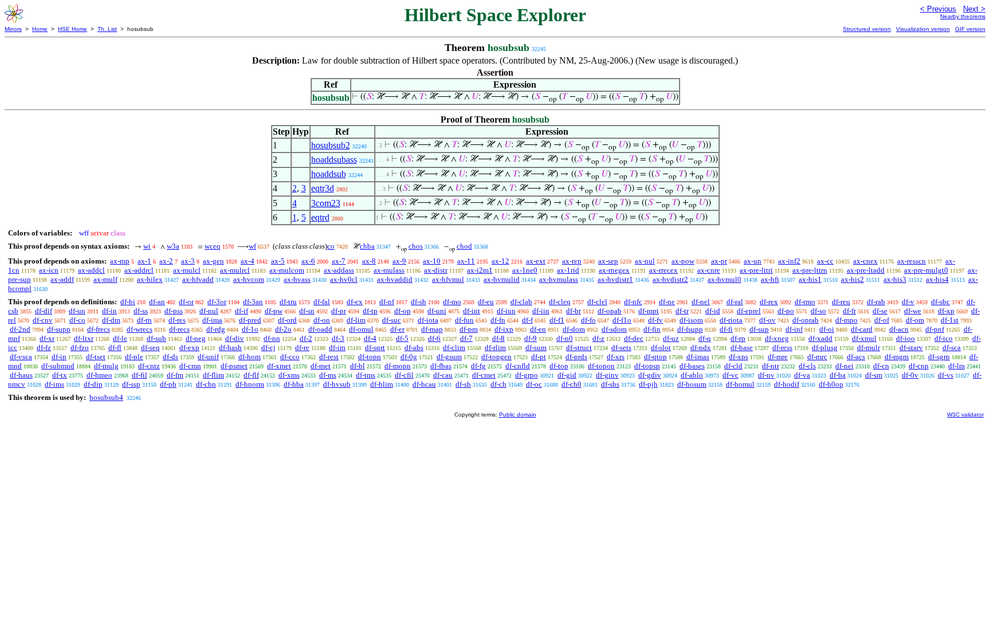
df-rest (329, 356)
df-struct (579, 347)
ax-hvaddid (394, 279)
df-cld (733, 366)
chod (464, 246)
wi (147, 246)
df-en (538, 329)
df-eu (486, 301)
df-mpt (648, 311)
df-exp (189, 347)
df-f (527, 320)
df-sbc (940, 301)
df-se (880, 311)
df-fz (44, 347)
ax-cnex (865, 261)
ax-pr (719, 261)
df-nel (701, 301)
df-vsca (21, 356)
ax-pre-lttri (756, 270)
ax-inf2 (789, 261)
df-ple (134, 356)
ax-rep (572, 261)
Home (40, 29)
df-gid (566, 375)
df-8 (498, 338)
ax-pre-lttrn (809, 270)
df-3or (216, 301)
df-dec (633, 338)
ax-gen (213, 261)
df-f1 (556, 320)
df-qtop (655, 356)
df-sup (759, 329)
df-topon (601, 366)
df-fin (652, 329)
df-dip (93, 384)
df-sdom (614, 329)
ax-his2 (852, 279)
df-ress (782, 347)
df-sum (536, 347)
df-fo (588, 320)
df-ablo (692, 375)
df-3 (338, 338)
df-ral (734, 301)
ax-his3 (894, 279)
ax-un (752, 261)
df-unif (208, 356)
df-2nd (20, 329)
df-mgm (897, 356)
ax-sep (608, 261)
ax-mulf (105, 279)
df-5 (402, 338)
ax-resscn (911, 261)
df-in (109, 311)
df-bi (127, 301)
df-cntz (149, 366)
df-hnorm (249, 384)
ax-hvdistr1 (615, 279)
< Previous (938, 9)
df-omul (361, 329)
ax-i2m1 (480, 270)
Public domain (517, 414)
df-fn (497, 320)
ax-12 (500, 261)
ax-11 (466, 261)
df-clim (454, 347)
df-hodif (786, 384)
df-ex (355, 301)
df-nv (766, 375)
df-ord (287, 320)
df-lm (956, 366)
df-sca (951, 347)
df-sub (156, 338)
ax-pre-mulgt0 (926, 270)
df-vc (730, 375)
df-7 (466, 338)
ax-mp (119, 261)
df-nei (844, 366)
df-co (77, 320)
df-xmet (279, 366)
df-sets (621, 347)
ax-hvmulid (502, 279)
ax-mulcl (187, 270)
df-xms (289, 375)
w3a (173, 246)
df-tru (288, 301)
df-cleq (560, 301)
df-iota (428, 320)
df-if (241, 311)
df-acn (899, 329)
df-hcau (424, 384)
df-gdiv (649, 375)
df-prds (576, 356)
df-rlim (495, 347)
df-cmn (190, 366)
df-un (77, 311)
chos (415, 246)
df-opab (610, 311)
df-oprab (805, 320)
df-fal (321, 301)
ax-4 (247, 261)
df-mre (778, 356)
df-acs (856, 356)
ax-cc (825, 261)
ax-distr (435, 270)
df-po (785, 311)
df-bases (692, 366)
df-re (302, 347)
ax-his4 (937, 279)
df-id (712, 311)
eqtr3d (322, 188)
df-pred (250, 320)
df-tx (59, 375)
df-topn (369, 356)
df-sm (873, 375)
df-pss (173, 311)
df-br (573, 311)
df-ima (212, 320)
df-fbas (440, 366)
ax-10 (432, 261)
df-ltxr (83, 338)
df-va (802, 375)
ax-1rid (568, 270)
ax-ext (535, 261)
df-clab (521, 301)
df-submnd (57, 366)
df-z (598, 338)
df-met (321, 366)
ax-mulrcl (235, 270)
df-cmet (484, 375)
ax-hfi (770, 279)
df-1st (949, 320)
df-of (881, 320)
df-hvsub (337, 384)
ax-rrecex (663, 270)
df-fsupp (690, 329)
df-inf (794, 329)
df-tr (682, 311)
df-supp (58, 329)
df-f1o (621, 320)
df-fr (849, 311)
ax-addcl (91, 270)
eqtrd (320, 217)
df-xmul (864, 338)
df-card (862, 329)
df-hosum (691, 384)
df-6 (434, 338)
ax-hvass (297, 279)
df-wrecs (139, 329)
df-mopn (397, 366)
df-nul (208, 311)
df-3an (253, 301)
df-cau (443, 375)
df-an (157, 301)
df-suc (391, 320)
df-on (321, 320)
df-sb (418, 301)
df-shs (610, 384)
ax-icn (48, 270)
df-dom (574, 329)
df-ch (498, 384)
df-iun (506, 311)
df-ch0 (571, 384)
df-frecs (98, 329)
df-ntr (770, 366)
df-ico (943, 338)
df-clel (597, 301)
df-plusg (825, 347)
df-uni (436, 311)
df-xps (738, 356)
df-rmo (805, 301)
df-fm (175, 375)
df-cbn (206, 384)
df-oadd (320, 329)
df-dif (43, 311)
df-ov (767, 320)
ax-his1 (810, 279)
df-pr (338, 311)
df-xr (47, 338)
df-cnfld (517, 366)
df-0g (408, 356)
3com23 (325, 203)
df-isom (691, 320)
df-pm (468, 329)
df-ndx (700, 347)
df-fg (478, 366)
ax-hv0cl (344, 279)
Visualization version (923, 29)
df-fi (726, 329)
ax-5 (278, 261)
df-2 (306, 338)
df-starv (911, 347)
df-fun (464, 320)
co (331, 246)
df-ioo (905, 338)
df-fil (139, 375)
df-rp (737, 338)
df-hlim (381, 384)
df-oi (826, 329)
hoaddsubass (334, 159)
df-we (912, 311)
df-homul (740, 384)
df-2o (283, 329)
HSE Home (72, 29)
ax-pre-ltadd (866, 270)
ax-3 (188, 261)
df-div (234, 338)
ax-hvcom (248, 279)
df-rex (769, 301)
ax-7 (338, 261)
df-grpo (526, 375)
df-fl (114, 347)
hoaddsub (328, 174)
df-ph (168, 384)
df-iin (540, 311)
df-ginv (607, 375)
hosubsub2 (330, 145)
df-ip (59, 356)
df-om (915, 320)
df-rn (144, 320)
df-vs (945, 375)
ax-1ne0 (524, 270)
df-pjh (648, 384)
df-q (704, 338)
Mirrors (13, 29)
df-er (397, 329)
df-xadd (820, 338)
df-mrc (817, 356)
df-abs (413, 347)
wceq (213, 246)
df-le (120, 338)
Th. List (107, 29)
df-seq (150, 347)
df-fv (655, 320)
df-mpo (846, 320)
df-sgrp (939, 356)
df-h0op (831, 384)
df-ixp (503, 329)
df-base (741, 347)
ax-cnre (708, 270)
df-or (186, 301)
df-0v (910, 375)
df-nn (272, 338)
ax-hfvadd (198, 279)
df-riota (731, 320)
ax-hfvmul (448, 279)
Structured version (867, 29)
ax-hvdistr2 (670, 279)
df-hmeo (99, 375)
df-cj (268, 347)
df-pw (273, 311)
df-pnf (934, 329)
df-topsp (647, 366)
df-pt (538, 356)
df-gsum (449, 356)
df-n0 (564, 338)
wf (252, 246)
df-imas (697, 356)
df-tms (365, 375)
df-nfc (633, 301)
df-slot (661, 347)
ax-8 (369, 261)
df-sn (307, 311)
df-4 (370, 338)
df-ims (54, 384)
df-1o (250, 329)
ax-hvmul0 (724, 279)
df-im (337, 347)
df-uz (671, 338)
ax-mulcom (286, 270)
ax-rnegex (614, 270)
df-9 (530, 338)
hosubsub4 (106, 397)
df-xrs (615, 356)
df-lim (356, 320)
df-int (471, 311)
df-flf (251, 375)
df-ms (327, 375)
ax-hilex (150, 279)
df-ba (838, 375)
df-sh (463, 384)
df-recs (179, 329)
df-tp (370, 311)
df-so (818, 311)
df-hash (230, 347)
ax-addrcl (139, 270)
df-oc (534, 384)
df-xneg (777, 338)
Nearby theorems (962, 16)
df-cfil (404, 375)
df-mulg (106, 366)
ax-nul (645, 261)
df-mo (452, 301)
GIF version (970, 29)
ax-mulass (389, 270)
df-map (432, 329)
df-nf (386, 301)
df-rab (876, 301)
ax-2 (166, 261)
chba (367, 246)
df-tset (95, 356)
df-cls (807, 366)
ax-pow (682, 261)
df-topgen (496, 356)
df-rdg (215, 329)
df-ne (667, 301)
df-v (908, 301)
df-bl (357, 366)
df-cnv (43, 320)
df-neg (196, 338)
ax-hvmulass (558, 279)
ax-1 (144, 261)
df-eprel (749, 311)
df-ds (170, 356)
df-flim (213, 375)
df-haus (21, 375)
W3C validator (965, 414)
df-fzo (79, 347)
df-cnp (919, 366)
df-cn (881, 366)
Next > (974, 9)
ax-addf (62, 279)
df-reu (841, 301)
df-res (177, 320)
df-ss (140, 311)
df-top (558, 366)
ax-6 (308, 261)
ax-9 (399, 261)
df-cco (290, 356)
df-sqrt (375, 347)
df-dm (111, 320)
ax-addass (339, 270)
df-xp (946, 311)
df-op (402, 311)
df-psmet (234, 366)
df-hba (294, 384)
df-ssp (131, 384)
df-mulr (868, 347)
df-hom (249, 356)
